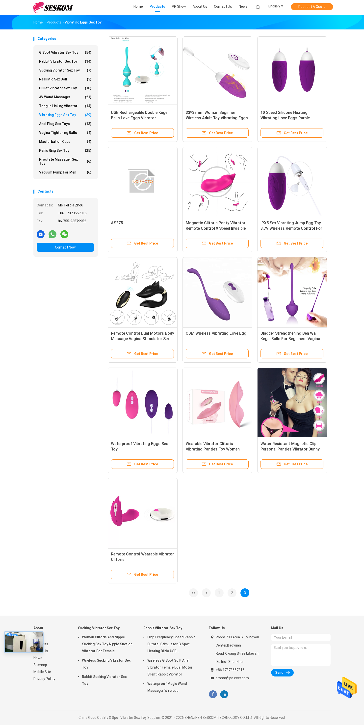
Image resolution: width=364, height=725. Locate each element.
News (37, 658)
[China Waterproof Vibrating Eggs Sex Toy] (142, 402)
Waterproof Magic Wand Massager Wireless (167, 687)
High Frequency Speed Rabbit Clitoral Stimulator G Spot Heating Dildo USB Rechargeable (171, 644)
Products (40, 644)
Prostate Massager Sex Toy (65, 161)
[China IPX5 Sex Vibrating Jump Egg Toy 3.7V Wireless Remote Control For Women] (292, 181)
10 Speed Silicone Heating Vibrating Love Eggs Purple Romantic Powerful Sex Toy (285, 118)
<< (193, 593)
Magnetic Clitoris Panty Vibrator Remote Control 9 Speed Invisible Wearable (216, 228)
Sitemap (40, 665)
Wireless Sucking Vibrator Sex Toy (106, 663)
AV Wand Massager (65, 97)
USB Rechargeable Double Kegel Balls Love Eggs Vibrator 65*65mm (139, 118)
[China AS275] (142, 181)
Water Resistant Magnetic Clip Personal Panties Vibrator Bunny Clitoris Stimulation (290, 449)
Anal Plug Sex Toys (65, 124)
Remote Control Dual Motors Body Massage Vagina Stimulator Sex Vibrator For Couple (142, 339)
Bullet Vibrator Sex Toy (65, 88)
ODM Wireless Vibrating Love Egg (216, 333)
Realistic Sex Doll (65, 79)
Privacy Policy (44, 679)
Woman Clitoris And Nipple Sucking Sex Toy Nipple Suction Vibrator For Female (107, 644)
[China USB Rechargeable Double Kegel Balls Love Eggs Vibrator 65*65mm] (142, 71)
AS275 (117, 223)
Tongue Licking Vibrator (65, 106)
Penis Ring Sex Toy (65, 150)
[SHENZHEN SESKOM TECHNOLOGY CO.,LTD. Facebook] (213, 694)
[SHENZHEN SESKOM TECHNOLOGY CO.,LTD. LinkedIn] (224, 694)
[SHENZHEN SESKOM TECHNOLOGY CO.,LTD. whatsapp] (52, 234)
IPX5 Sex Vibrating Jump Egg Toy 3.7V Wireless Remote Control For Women (291, 228)
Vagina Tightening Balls (65, 133)
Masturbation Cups (65, 142)
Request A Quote (312, 7)
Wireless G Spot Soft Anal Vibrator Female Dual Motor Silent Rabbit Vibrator (170, 667)
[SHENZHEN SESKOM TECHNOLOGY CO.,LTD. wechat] (64, 234)
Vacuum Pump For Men (65, 172)
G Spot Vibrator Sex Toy (65, 52)
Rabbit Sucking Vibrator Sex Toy (104, 680)
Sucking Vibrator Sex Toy (65, 70)
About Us (40, 651)
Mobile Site (42, 672)
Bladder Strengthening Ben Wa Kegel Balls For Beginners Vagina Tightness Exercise (290, 339)
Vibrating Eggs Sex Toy (65, 115)
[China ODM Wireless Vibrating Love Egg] (217, 292)
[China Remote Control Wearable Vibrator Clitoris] (142, 513)
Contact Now (65, 247)
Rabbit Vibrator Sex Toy (65, 61)
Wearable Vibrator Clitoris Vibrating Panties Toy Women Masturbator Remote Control (213, 449)
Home (38, 637)
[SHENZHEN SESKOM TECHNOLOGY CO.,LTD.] (53, 7)
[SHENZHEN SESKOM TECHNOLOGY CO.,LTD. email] (41, 234)
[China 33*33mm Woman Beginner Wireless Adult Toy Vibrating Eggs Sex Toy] (217, 71)
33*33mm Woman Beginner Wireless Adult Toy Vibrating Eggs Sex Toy (217, 118)
